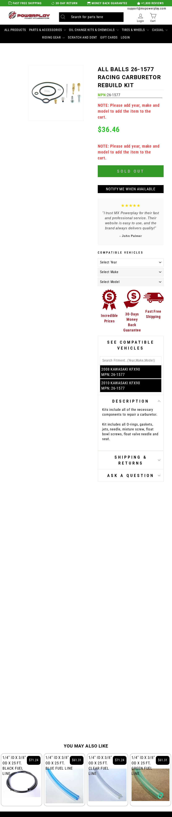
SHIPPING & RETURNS (131, 460)
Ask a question (130, 475)
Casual (158, 30)
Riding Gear (52, 37)
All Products (15, 30)
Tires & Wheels (134, 30)
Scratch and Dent (82, 37)
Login (125, 37)
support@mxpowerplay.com (146, 8)
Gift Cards (109, 37)
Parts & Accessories (46, 30)
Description (130, 401)
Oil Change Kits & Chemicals (92, 30)
